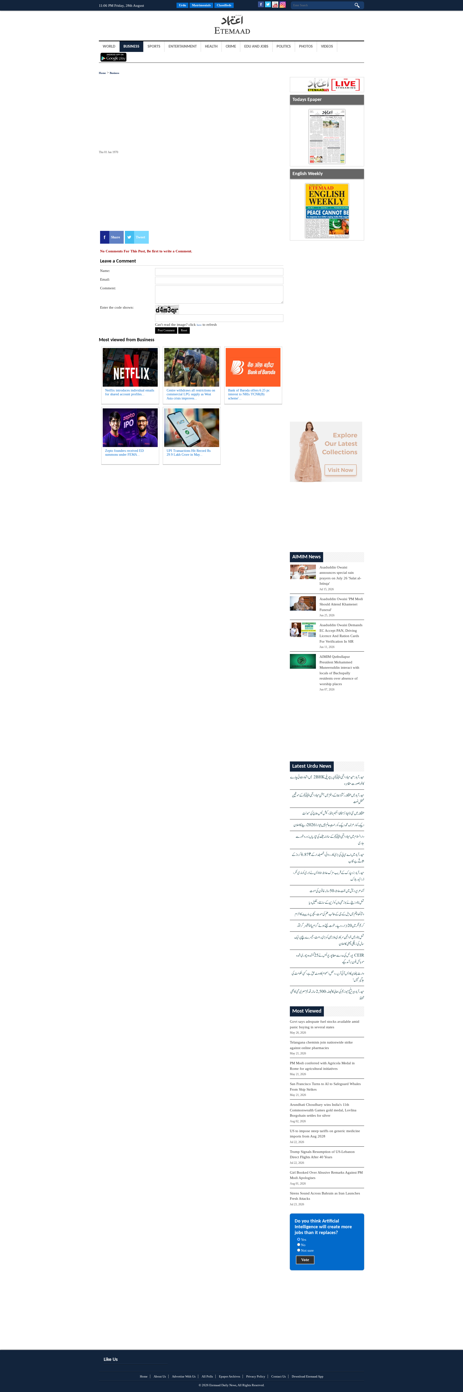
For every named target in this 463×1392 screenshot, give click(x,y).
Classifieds (224, 5)
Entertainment (183, 47)
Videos (327, 47)
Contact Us (278, 1376)
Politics (284, 47)
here (199, 324)
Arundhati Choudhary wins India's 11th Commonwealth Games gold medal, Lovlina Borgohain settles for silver (323, 1110)
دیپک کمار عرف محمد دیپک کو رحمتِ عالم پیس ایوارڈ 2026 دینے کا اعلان (328, 825)
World (109, 47)
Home (102, 72)
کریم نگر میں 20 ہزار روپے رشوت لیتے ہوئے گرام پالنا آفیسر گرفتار (330, 926)
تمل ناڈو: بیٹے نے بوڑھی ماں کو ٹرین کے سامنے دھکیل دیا (336, 903)
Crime (231, 47)
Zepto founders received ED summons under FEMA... (124, 453)
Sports (154, 47)
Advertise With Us (184, 1376)
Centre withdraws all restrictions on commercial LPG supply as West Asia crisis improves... (191, 394)
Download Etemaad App (307, 1376)
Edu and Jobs (256, 47)
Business (131, 47)
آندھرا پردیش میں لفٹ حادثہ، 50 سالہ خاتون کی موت (337, 891)
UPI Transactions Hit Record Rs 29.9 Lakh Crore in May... (189, 453)
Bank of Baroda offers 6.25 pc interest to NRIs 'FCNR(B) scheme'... (249, 394)
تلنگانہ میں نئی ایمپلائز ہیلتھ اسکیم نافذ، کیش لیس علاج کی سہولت (333, 813)
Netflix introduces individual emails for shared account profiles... (129, 392)
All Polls (207, 1376)
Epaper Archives (229, 1376)
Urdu (182, 5)
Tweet (140, 237)
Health (211, 47)
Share (115, 237)
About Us (160, 1376)
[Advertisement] (137, 25)
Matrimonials (201, 5)
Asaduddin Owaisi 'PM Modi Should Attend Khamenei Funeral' (341, 604)
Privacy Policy (255, 1376)
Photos (306, 47)
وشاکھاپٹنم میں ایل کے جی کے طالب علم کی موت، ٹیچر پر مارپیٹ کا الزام (329, 914)
